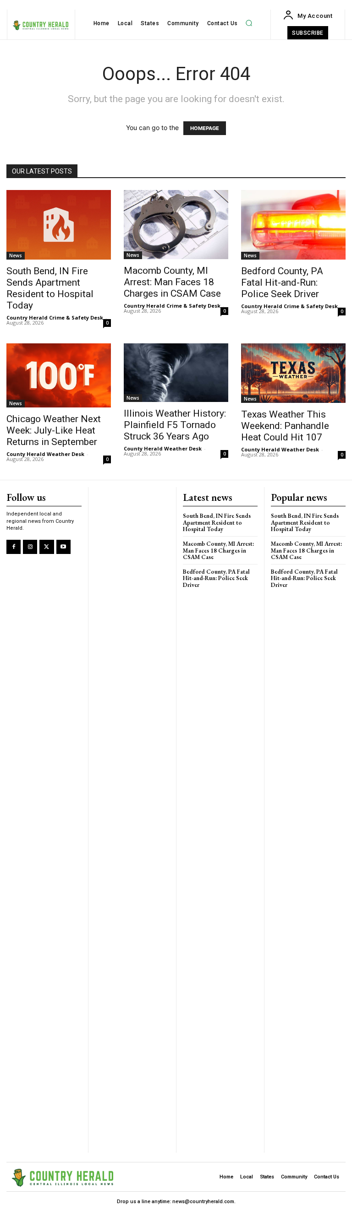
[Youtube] (63, 547)
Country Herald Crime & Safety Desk (54, 317)
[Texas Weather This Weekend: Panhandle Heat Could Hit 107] (293, 373)
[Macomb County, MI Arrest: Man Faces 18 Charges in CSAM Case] (176, 225)
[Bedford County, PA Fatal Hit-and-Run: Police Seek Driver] (293, 225)
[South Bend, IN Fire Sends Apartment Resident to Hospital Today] (58, 225)
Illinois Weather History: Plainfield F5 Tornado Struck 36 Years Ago (175, 425)
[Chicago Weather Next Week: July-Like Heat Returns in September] (58, 375)
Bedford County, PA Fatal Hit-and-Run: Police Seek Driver (282, 282)
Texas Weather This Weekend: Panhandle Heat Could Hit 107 (285, 426)
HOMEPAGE (204, 128)
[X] (46, 547)
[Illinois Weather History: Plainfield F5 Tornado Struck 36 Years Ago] (176, 372)
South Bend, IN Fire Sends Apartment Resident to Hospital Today (50, 288)
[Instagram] (30, 547)
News (15, 255)
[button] (249, 23)
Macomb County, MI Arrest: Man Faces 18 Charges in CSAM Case (172, 282)
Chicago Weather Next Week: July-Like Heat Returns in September (53, 430)
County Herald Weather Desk (45, 453)
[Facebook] (13, 547)
